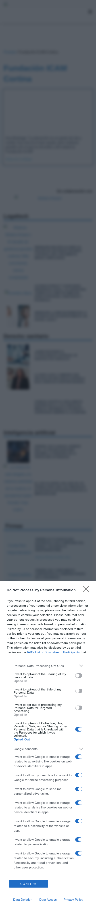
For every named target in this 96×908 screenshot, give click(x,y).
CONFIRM (28, 884)
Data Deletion (22, 899)
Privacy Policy (73, 899)
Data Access (48, 899)
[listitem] (48, 665)
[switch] (78, 675)
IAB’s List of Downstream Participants (53, 652)
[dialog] (48, 745)
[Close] (87, 590)
